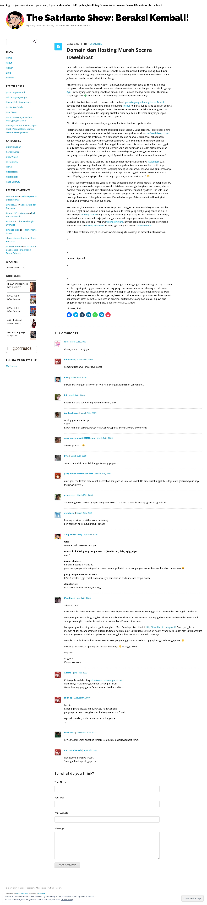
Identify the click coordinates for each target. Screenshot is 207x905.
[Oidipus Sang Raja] (34, 336)
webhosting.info (114, 221)
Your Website (61, 812)
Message (59, 828)
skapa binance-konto (16, 238)
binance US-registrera (17, 212)
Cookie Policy (67, 899)
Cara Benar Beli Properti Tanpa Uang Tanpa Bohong (21, 250)
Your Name (60, 782)
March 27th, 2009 (85, 495)
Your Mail (59, 797)
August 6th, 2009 (82, 697)
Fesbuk (126, 105)
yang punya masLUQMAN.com (79, 438)
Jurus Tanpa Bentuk (15, 92)
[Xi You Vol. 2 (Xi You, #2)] (34, 300)
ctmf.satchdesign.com (157, 133)
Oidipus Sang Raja (16, 332)
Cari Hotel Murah (73, 750)
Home (9, 57)
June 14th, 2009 (80, 672)
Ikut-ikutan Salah (14, 107)
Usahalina (69, 732)
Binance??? (11, 204)
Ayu (69, 91)
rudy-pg (68, 697)
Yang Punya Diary (73, 534)
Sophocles (13, 335)
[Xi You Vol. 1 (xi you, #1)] (34, 312)
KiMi (66, 377)
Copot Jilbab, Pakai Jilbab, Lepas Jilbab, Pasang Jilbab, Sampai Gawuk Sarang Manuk (21, 129)
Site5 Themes (22, 893)
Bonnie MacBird (15, 323)
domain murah (144, 225)
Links (8, 72)
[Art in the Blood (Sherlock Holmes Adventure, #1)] (34, 324)
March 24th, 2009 (85, 359)
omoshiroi (69, 359)
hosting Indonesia (94, 225)
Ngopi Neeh (12, 171)
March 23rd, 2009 (78, 341)
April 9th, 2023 (90, 750)
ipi (65, 395)
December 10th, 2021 (86, 732)
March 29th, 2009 (84, 513)
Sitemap (10, 77)
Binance (10, 221)
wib (66, 341)
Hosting (41, 893)
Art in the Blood (14, 320)
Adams (67, 672)
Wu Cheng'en (14, 299)
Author (9, 67)
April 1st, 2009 (90, 534)
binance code (12, 229)
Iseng (8, 166)
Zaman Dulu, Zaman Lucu (18, 102)
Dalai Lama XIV (15, 287)
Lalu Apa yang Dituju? (16, 97)
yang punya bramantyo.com (78, 473)
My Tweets (11, 365)
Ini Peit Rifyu (12, 161)
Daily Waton (12, 156)
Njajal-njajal (12, 176)
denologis (69, 513)
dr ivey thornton (14, 246)
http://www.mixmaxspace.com (106, 680)
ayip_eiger (69, 495)
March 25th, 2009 (78, 456)
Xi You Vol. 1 (13, 308)
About (9, 62)
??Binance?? (12, 196)
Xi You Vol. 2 (13, 295)
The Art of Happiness (17, 283)
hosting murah (89, 214)
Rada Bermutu (13, 181)
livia (66, 456)
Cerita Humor (12, 151)
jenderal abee (71, 413)
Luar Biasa (11, 112)
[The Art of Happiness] (34, 288)
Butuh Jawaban (13, 146)
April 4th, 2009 (84, 598)
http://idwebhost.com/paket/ (161, 627)
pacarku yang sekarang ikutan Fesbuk (144, 102)
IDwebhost (153, 161)
